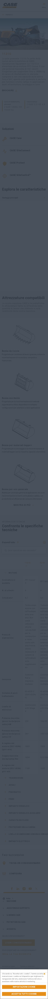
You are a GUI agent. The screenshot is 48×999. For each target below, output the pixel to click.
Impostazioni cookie (24, 987)
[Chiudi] (44, 973)
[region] (24, 984)
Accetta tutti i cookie (24, 994)
